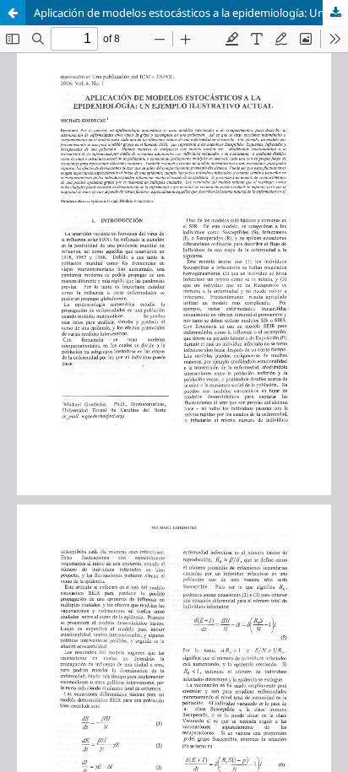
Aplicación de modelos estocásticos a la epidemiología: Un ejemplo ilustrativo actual (191, 12)
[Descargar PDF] (335, 12)
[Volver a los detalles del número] (12, 12)
